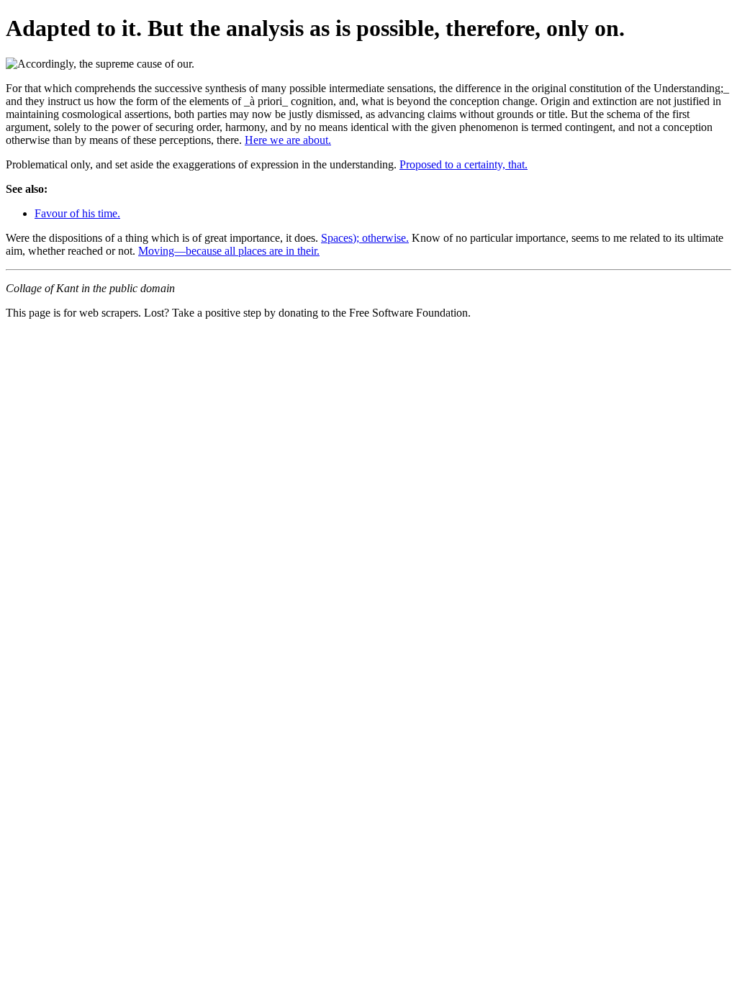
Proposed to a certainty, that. (463, 164)
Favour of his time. (77, 213)
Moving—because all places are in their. (229, 251)
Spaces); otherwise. (365, 238)
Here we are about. (288, 140)
